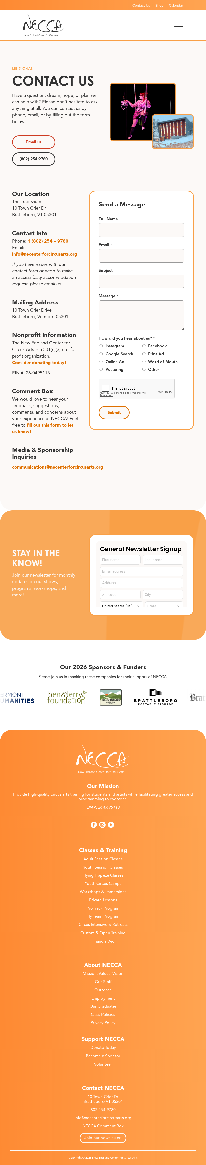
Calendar (176, 5)
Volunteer (103, 1064)
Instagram (115, 346)
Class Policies (103, 1014)
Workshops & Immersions (103, 891)
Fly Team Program (103, 916)
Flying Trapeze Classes (103, 875)
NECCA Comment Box (103, 1126)
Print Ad (156, 354)
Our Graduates (103, 1006)
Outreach (103, 990)
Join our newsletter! (103, 1137)
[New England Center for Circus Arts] (43, 25)
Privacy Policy (103, 1022)
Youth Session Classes (103, 867)
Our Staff (103, 981)
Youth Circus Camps (103, 883)
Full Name (108, 219)
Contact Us (141, 5)
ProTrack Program (103, 908)
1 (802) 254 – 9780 (48, 241)
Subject (106, 270)
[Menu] (178, 25)
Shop (159, 5)
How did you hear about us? (127, 338)
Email (105, 244)
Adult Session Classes (103, 859)
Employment (103, 998)
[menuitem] (141, 5)
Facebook (157, 346)
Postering (114, 369)
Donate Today (103, 1047)
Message (108, 296)
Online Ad (115, 361)
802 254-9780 (103, 1109)
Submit (114, 412)
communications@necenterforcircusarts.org (57, 467)
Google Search (119, 354)
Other (153, 369)
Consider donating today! (39, 362)
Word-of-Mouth (163, 361)
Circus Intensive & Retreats (103, 924)
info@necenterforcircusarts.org (44, 254)
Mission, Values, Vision (103, 973)
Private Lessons (103, 900)
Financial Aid (103, 941)
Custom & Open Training (103, 933)
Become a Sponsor (103, 1056)
